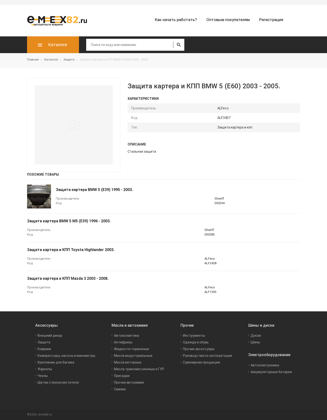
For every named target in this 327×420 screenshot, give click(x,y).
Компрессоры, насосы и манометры (66, 356)
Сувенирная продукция (201, 362)
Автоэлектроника (265, 365)
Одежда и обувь (196, 342)
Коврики (44, 349)
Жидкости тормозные (131, 349)
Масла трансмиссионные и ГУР (139, 369)
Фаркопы (45, 369)
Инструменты (194, 335)
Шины (255, 342)
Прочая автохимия (129, 382)
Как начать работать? (176, 19)
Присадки (122, 376)
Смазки (120, 389)
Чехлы (43, 376)
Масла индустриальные (133, 356)
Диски (256, 335)
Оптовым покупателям (228, 19)
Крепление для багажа (56, 362)
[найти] (178, 45)
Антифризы (123, 342)
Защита (44, 342)
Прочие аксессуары (198, 349)
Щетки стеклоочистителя (58, 382)
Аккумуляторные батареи (271, 372)
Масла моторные (127, 362)
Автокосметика (126, 335)
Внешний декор (50, 335)
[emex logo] (59, 21)
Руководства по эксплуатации (207, 356)
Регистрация (271, 19)
